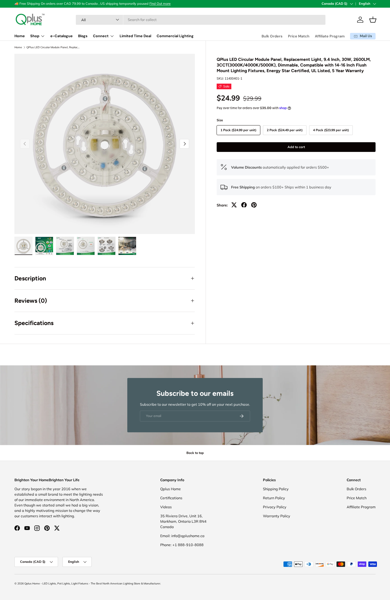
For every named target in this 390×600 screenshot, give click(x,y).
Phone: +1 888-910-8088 (182, 545)
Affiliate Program (330, 36)
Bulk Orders (272, 36)
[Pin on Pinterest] (254, 205)
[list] (105, 144)
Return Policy (274, 498)
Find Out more (160, 4)
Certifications (171, 498)
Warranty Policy (276, 516)
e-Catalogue (61, 36)
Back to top (195, 453)
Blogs (83, 36)
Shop (34, 36)
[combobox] (201, 20)
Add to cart (296, 147)
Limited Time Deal (135, 36)
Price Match (298, 36)
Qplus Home (170, 489)
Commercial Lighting (175, 36)
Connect (101, 36)
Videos (166, 507)
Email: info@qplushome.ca (182, 536)
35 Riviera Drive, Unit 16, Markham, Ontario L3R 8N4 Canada (183, 521)
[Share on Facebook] (244, 205)
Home (19, 36)
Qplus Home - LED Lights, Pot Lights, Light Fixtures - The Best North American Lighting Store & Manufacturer (92, 583)
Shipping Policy (276, 489)
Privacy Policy (274, 507)
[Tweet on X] (234, 205)
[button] (373, 20)
